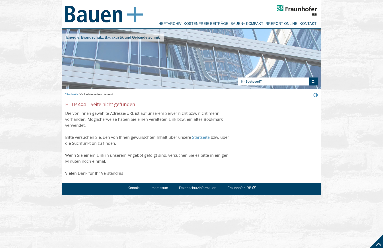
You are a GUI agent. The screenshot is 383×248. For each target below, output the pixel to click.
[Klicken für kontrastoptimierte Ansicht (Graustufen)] (315, 95)
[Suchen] (313, 81)
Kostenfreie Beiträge (206, 24)
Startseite (71, 94)
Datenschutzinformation (197, 188)
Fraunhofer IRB (239, 188)
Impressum (159, 188)
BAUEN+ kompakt (247, 24)
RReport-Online (281, 24)
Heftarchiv (170, 24)
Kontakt (308, 24)
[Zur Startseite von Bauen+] (104, 12)
